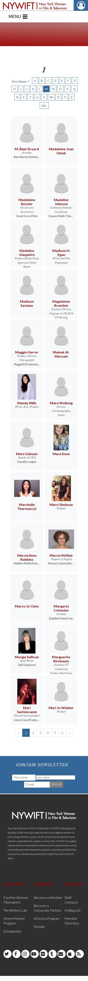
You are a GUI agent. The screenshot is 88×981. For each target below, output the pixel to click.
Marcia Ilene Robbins (27, 557)
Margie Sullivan (27, 657)
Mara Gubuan (27, 454)
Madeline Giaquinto (27, 252)
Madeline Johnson (61, 202)
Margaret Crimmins (61, 608)
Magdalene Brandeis (61, 303)
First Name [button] (19, 81)
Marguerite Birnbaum (61, 659)
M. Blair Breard (27, 149)
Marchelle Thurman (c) (26, 506)
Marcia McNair (61, 555)
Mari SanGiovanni (27, 710)
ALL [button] (44, 105)
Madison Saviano (27, 303)
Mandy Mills (27, 403)
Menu (15, 16)
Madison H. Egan (61, 252)
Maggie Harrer (26, 352)
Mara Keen (61, 454)
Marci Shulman (61, 504)
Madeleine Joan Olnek (61, 151)
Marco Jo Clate (27, 606)
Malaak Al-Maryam (61, 354)
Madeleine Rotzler (27, 202)
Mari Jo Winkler (61, 708)
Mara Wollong (61, 403)
